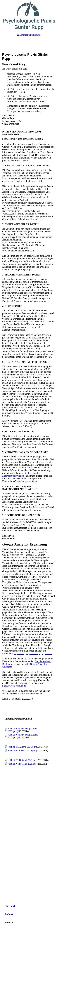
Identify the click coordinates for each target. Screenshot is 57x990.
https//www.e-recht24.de (14, 685)
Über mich (10, 906)
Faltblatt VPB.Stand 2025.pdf (22, 760)
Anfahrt (9, 914)
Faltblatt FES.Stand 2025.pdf (22, 747)
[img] (28, 15)
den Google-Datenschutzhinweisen (21, 474)
